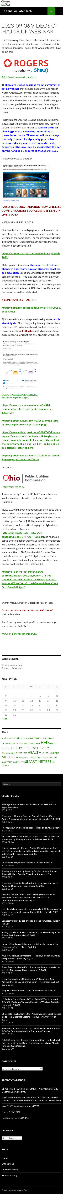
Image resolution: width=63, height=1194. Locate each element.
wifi (53, 762)
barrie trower (7, 738)
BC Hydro (16, 738)
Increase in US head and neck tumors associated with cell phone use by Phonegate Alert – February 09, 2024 (30, 838)
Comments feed (10, 1169)
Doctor (37, 744)
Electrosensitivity (9, 753)
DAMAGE (27, 744)
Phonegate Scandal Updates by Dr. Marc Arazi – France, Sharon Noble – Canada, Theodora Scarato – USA (29, 873)
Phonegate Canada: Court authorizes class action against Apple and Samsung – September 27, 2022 (30, 884)
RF (56, 757)
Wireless (5, 765)
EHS (45, 742)
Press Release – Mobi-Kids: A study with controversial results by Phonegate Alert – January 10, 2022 (31, 969)
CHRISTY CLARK (47, 738)
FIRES (24, 753)
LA (43, 753)
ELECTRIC (54, 744)
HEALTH (34, 752)
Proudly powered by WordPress (15, 1190)
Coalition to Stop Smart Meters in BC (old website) (27, 862)
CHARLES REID (34, 738)
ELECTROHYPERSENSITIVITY (25, 748)
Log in (5, 1158)
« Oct (4, 718)
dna (32, 744)
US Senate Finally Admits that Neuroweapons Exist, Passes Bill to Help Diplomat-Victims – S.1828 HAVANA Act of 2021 (31, 1016)
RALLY (52, 757)
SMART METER (19, 762)
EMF (18, 753)
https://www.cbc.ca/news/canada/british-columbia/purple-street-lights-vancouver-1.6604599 (27, 408)
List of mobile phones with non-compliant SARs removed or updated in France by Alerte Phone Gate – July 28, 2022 (31, 910)
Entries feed (8, 1163)
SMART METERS (38, 761)
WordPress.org (9, 1175)
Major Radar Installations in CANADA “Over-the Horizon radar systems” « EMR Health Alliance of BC (30, 1099)
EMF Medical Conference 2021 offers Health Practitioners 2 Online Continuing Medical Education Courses (31, 1030)
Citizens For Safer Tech (17, 11)
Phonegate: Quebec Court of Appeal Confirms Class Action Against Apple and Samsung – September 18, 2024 (31, 817)
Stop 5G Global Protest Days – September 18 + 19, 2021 (30, 990)
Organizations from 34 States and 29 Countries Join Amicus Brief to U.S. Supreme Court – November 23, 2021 (30, 980)
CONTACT (14, 1112)
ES (21, 753)
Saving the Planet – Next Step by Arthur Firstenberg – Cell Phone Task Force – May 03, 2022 (31, 934)
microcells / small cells (24, 757)
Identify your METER (28, 1106)
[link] (27, 408)
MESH (46, 753)
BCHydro (24, 738)
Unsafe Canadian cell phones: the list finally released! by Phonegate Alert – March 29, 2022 (30, 945)
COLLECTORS (17, 744)
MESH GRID (54, 753)
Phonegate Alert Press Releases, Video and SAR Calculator (31, 827)
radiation (45, 757)
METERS (8, 757)
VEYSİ (5, 1088)
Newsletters (55, 1100)
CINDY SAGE (7, 744)
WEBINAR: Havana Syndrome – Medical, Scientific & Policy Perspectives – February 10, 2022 (31, 957)
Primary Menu (59, 11)
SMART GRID (7, 762)
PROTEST (37, 757)
